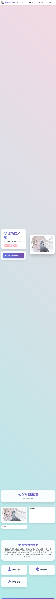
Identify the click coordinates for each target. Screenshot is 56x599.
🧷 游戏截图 (30, 2)
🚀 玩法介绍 (20, 2)
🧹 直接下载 (51, 2)
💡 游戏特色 (40, 2)
